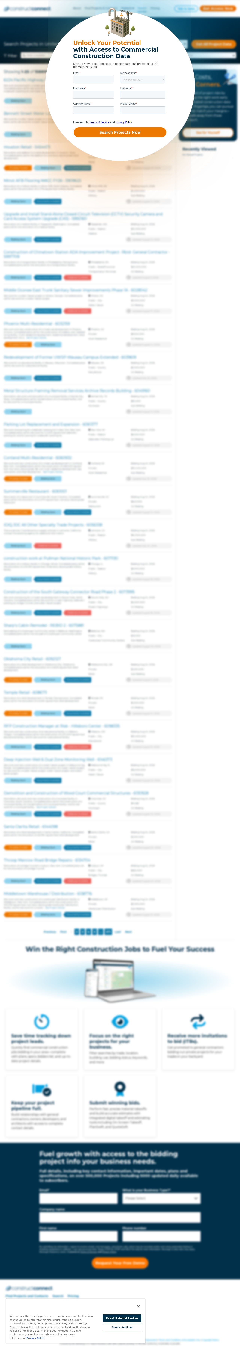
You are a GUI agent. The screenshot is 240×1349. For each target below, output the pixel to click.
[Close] (138, 1306)
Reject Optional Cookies (122, 1318)
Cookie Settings (122, 1327)
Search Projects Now (120, 132)
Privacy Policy (35, 1338)
